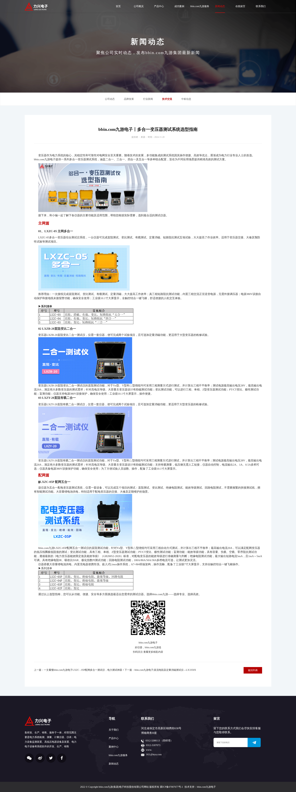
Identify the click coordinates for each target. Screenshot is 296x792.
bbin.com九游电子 (206, 787)
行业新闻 (148, 99)
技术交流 (167, 99)
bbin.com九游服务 (199, 6)
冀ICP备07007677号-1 (171, 787)
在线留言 (240, 6)
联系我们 (261, 6)
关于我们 (114, 729)
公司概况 (139, 6)
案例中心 (114, 746)
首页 (118, 6)
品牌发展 (129, 99)
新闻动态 (220, 6)
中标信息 (186, 99)
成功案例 (179, 6)
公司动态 (110, 99)
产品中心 (159, 6)
